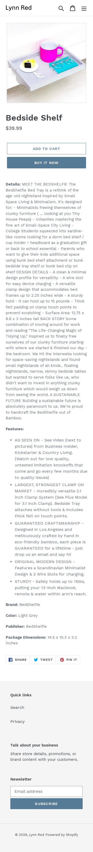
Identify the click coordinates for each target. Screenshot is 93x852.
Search (17, 707)
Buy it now (46, 163)
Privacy (17, 721)
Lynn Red (36, 835)
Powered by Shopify (61, 835)
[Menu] (84, 8)
